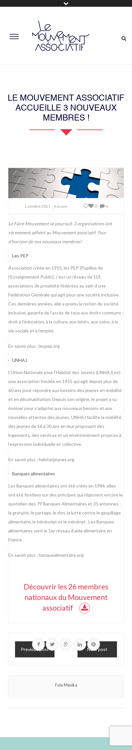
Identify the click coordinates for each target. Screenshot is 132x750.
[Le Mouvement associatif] (61, 36)
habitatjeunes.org (56, 459)
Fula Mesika (66, 685)
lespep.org (49, 346)
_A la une (59, 206)
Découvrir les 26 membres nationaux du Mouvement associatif (66, 597)
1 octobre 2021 (37, 206)
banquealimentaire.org (61, 555)
